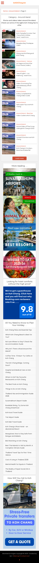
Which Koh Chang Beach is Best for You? (18, 336)
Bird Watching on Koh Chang (16, 441)
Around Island (14, 11)
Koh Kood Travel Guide (13, 412)
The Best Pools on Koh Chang (16, 384)
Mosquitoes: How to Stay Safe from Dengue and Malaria (18, 435)
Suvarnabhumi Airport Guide (16, 401)
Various (29, 61)
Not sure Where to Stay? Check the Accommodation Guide (18, 343)
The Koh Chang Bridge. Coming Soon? (17, 364)
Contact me (24, 556)
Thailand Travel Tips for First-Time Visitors (18, 453)
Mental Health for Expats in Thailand (18, 464)
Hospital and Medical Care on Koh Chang (18, 371)
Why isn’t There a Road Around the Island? (18, 350)
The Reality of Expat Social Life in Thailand (17, 470)
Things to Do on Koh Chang (15, 389)
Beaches (30, 113)
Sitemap (16, 556)
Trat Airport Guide (12, 417)
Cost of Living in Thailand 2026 (16, 460)
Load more (19, 158)
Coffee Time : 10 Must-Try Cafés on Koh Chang (18, 357)
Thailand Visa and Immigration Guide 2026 (19, 395)
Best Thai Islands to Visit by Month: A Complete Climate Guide (19, 446)
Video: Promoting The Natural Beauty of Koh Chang (24, 85)
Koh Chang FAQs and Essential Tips (18, 330)
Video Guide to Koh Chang (25, 115)
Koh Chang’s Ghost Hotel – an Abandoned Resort (16, 427)
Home (5, 11)
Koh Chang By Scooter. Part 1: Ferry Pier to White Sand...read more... (26, 35)
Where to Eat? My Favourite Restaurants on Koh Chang (15, 378)
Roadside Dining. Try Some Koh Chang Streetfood (17, 406)
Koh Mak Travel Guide (13, 422)
